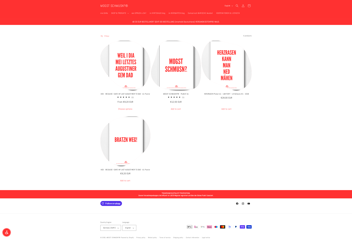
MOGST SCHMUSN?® (113, 238)
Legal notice (206, 237)
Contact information (192, 237)
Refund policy (152, 237)
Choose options (125, 109)
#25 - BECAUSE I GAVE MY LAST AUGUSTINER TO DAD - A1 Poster (125, 94)
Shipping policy (178, 237)
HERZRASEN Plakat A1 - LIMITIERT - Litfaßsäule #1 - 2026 (226, 94)
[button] (120, 13)
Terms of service (165, 237)
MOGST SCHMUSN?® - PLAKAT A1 (176, 94)
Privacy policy (140, 237)
